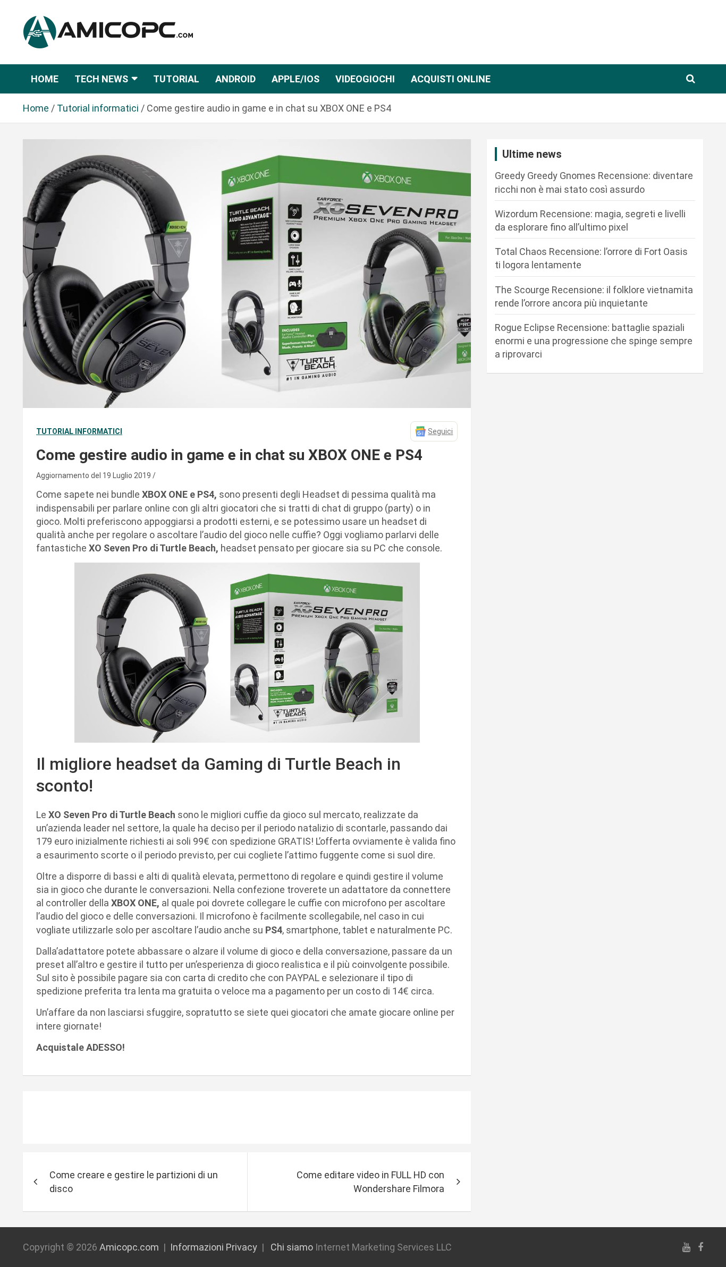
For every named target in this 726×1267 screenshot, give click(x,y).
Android (235, 78)
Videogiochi (365, 78)
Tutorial (176, 78)
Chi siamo (292, 1247)
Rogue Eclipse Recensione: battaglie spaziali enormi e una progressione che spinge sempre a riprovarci (594, 341)
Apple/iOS (295, 78)
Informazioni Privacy (213, 1247)
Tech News (101, 78)
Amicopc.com (129, 1247)
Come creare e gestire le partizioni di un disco (133, 1181)
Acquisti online (451, 78)
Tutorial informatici (79, 431)
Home (44, 78)
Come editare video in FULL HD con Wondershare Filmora (370, 1181)
